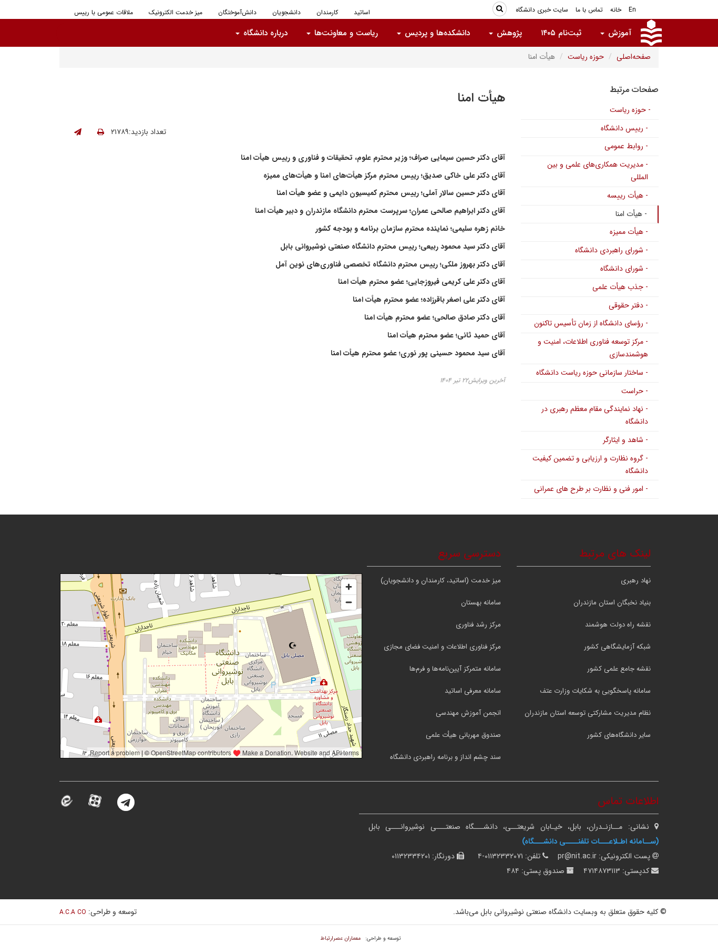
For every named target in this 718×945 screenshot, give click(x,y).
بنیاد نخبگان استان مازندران (612, 602)
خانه (615, 10)
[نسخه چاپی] (100, 132)
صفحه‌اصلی (634, 57)
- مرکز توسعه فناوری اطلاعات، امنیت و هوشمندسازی (593, 348)
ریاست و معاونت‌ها (345, 33)
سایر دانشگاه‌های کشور (619, 735)
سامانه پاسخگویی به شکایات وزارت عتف (595, 690)
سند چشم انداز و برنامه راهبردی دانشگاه (445, 757)
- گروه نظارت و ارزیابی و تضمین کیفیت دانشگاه (590, 465)
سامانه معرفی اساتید (473, 690)
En (632, 10)
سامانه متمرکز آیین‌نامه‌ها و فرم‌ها (455, 668)
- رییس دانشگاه (624, 128)
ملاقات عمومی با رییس (103, 12)
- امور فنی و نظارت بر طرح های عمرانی (591, 489)
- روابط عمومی (626, 146)
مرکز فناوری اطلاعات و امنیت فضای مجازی (442, 646)
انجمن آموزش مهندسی (468, 712)
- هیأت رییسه (627, 195)
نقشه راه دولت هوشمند (618, 624)
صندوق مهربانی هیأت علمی (463, 735)
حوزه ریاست (586, 57)
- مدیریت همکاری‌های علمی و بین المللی (597, 171)
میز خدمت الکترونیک (175, 12)
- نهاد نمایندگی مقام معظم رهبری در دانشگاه (594, 415)
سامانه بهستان (481, 602)
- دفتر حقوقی (628, 305)
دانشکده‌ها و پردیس (436, 33)
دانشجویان (286, 12)
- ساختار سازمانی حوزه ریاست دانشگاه (592, 372)
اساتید (362, 12)
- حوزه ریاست (630, 110)
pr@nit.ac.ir (577, 856)
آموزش (618, 33)
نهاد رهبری (636, 580)
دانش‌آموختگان (237, 12)
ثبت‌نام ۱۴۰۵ (561, 33)
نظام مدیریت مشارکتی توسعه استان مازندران (588, 712)
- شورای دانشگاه (624, 268)
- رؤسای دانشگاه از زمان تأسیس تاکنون (591, 323)
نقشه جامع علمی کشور (619, 668)
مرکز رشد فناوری (478, 624)
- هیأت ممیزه (629, 232)
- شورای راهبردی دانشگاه (611, 250)
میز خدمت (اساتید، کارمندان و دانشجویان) (441, 580)
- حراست (634, 391)
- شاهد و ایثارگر (625, 440)
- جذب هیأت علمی (620, 287)
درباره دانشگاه (264, 33)
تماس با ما (589, 10)
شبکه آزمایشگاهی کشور (617, 646)
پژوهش (508, 33)
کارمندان (327, 12)
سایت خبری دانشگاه (542, 10)
